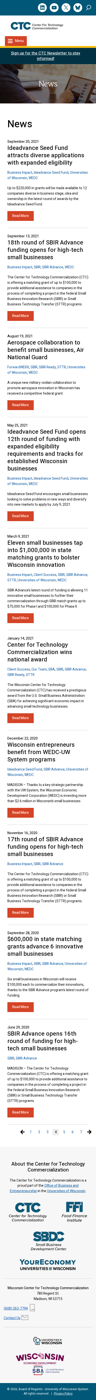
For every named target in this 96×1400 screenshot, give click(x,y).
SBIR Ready (47, 367)
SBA (51, 669)
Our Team (39, 669)
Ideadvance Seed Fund (51, 172)
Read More (20, 215)
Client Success (45, 574)
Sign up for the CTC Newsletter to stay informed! (45, 56)
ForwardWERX (18, 367)
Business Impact (19, 172)
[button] (88, 7)
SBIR (37, 267)
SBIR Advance (52, 267)
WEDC (33, 178)
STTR (61, 367)
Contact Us (12, 1318)
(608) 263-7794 (16, 1308)
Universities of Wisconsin (36, 580)
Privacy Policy (63, 1393)
